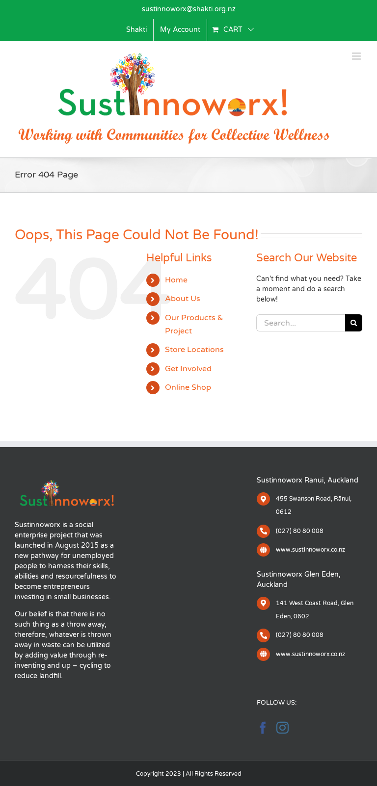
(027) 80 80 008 (299, 531)
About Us (182, 299)
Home (176, 280)
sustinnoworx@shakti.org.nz (189, 9)
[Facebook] (263, 727)
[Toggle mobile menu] (357, 56)
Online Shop (188, 387)
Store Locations (194, 350)
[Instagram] (282, 727)
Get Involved (188, 369)
